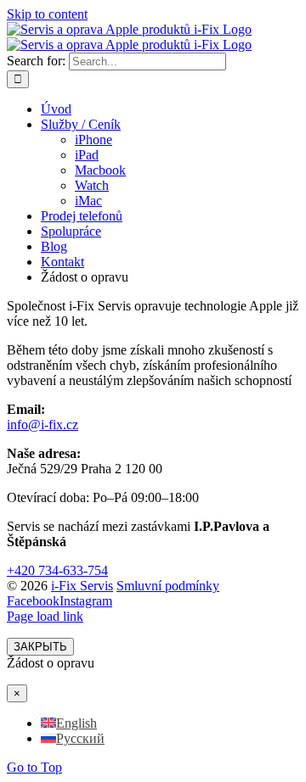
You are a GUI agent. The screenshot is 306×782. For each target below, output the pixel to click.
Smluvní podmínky (167, 585)
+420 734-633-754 (57, 570)
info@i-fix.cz (42, 424)
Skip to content (47, 14)
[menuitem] (69, 723)
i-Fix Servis (82, 585)
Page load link (45, 616)
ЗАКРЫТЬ (40, 646)
